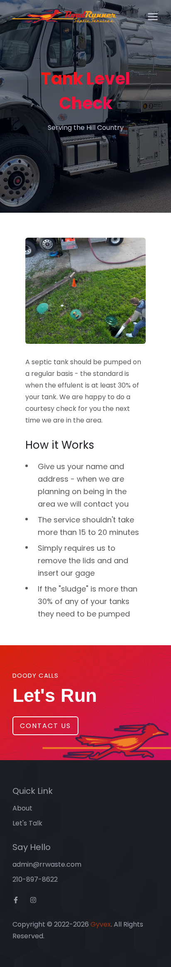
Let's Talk (27, 823)
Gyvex (100, 924)
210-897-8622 (35, 879)
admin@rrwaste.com (46, 864)
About (22, 808)
